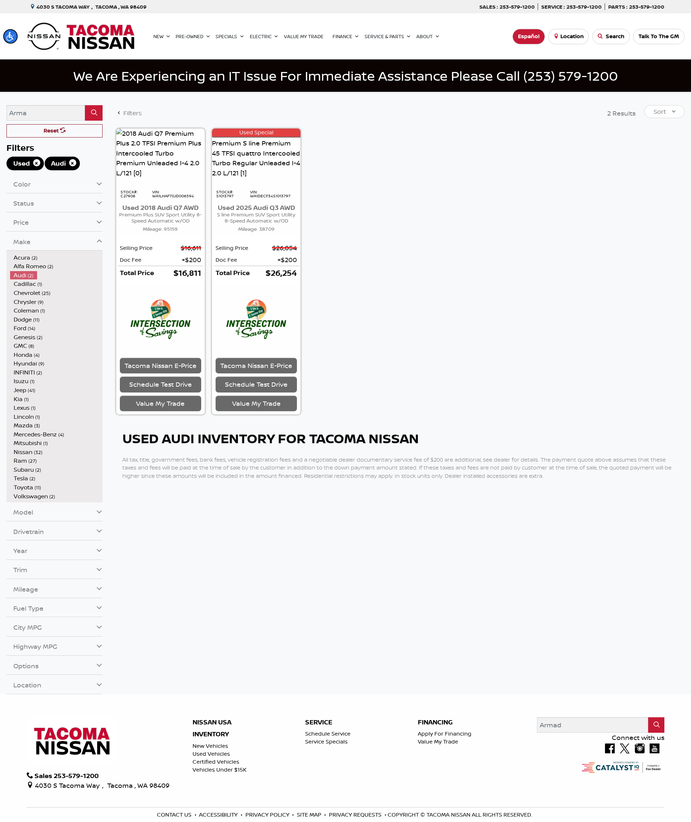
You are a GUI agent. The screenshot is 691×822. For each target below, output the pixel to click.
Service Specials (326, 741)
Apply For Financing (444, 733)
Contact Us (175, 814)
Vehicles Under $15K (220, 769)
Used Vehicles (211, 754)
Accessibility (219, 814)
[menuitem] (56, 257)
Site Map (310, 814)
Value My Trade (438, 741)
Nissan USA (212, 722)
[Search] (94, 113)
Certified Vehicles (216, 761)
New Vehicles (210, 746)
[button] (10, 36)
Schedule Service (328, 733)
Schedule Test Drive (160, 384)
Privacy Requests (356, 814)
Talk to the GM (658, 36)
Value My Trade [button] (160, 403)
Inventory (211, 734)
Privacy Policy (268, 814)
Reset (52, 130)
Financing (435, 722)
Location (572, 36)
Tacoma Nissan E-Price (161, 365)
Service (318, 722)
